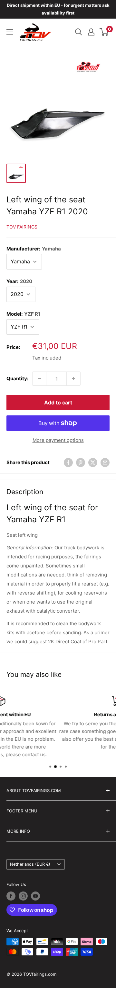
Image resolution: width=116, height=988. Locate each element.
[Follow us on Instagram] (23, 896)
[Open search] (78, 32)
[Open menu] (9, 32)
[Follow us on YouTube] (35, 896)
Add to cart (58, 402)
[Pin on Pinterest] (80, 462)
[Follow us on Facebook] (10, 896)
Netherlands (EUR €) (30, 864)
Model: (23, 314)
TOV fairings (21, 226)
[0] (104, 32)
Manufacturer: (33, 249)
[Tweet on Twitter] (92, 462)
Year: (19, 281)
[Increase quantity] (73, 378)
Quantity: (17, 378)
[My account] (91, 32)
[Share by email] (105, 462)
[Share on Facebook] (68, 462)
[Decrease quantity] (39, 378)
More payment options (58, 440)
